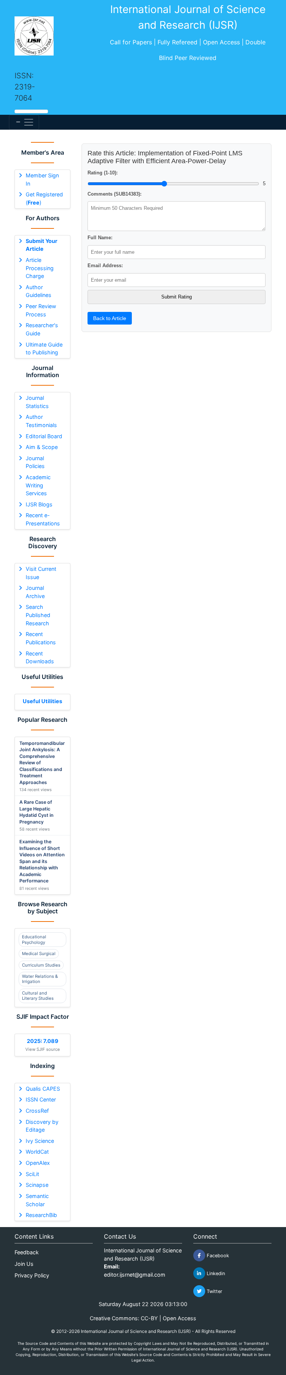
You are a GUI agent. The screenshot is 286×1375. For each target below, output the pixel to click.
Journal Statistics (37, 402)
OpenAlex (38, 1163)
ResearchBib (41, 1215)
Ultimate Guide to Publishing (44, 348)
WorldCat (37, 1151)
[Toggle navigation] (24, 122)
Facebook (217, 1255)
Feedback (27, 1252)
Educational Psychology (34, 939)
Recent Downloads (40, 657)
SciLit (32, 1174)
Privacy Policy (32, 1275)
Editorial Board (44, 436)
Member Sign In (42, 179)
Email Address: (105, 265)
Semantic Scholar (37, 1200)
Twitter (213, 1291)
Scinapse (37, 1185)
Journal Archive (35, 592)
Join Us (24, 1264)
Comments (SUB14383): (115, 194)
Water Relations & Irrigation (40, 979)
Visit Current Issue (41, 573)
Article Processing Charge (40, 268)
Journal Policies (35, 462)
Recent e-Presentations (43, 519)
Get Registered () (44, 198)
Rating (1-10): (103, 173)
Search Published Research (38, 615)
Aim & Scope (42, 447)
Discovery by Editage (42, 1126)
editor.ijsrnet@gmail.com (134, 1274)
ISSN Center (41, 1099)
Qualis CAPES (43, 1088)
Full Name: (100, 237)
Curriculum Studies (41, 965)
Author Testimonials (41, 421)
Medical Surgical (38, 953)
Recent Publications (41, 638)
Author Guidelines (38, 291)
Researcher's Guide (42, 329)
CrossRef (37, 1110)
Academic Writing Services (38, 485)
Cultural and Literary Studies (38, 995)
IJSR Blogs (39, 504)
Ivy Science (40, 1141)
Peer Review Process (41, 310)
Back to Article (109, 318)
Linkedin (215, 1273)
